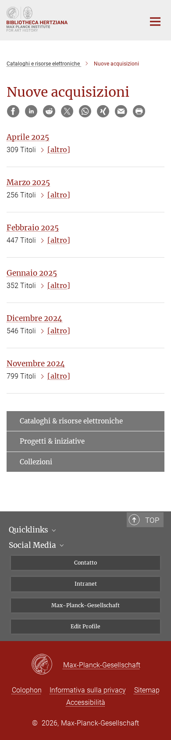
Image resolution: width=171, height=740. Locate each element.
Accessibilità (85, 702)
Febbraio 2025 (33, 228)
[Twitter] (67, 111)
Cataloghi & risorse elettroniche (71, 421)
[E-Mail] (121, 111)
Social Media (33, 545)
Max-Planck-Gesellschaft (85, 605)
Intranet (86, 583)
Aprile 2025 (28, 137)
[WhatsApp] (85, 111)
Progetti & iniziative (52, 441)
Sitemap (147, 690)
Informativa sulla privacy (88, 690)
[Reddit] (49, 111)
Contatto (85, 562)
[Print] (139, 111)
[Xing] (103, 111)
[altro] (58, 149)
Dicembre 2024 (34, 318)
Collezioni (36, 462)
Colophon (27, 690)
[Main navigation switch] (155, 21)
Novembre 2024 (36, 363)
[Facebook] (13, 111)
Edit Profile (85, 626)
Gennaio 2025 (32, 273)
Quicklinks (29, 529)
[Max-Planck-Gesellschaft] (47, 664)
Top (152, 520)
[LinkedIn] (31, 111)
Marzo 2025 (28, 182)
